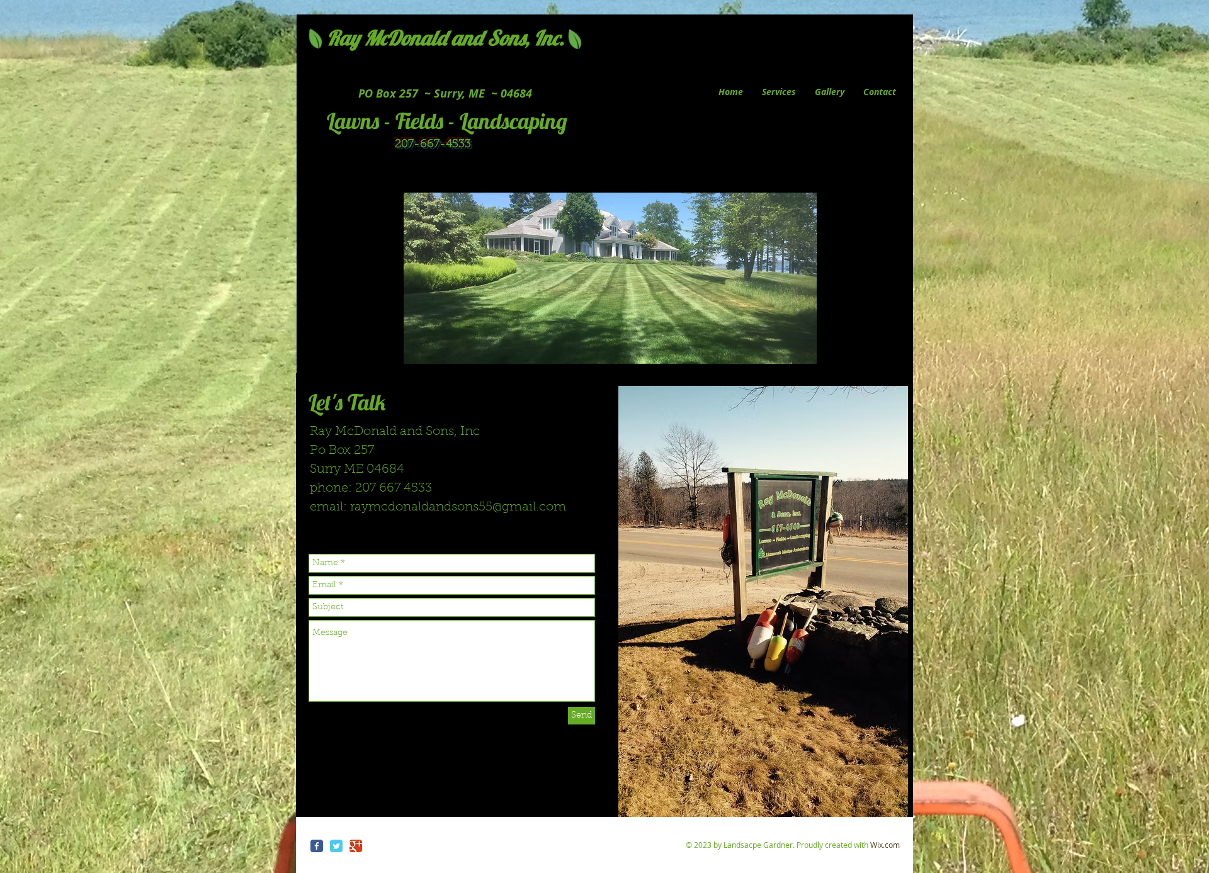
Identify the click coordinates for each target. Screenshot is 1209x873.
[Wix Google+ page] (355, 846)
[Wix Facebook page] (316, 846)
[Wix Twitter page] (336, 846)
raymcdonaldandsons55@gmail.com (458, 507)
